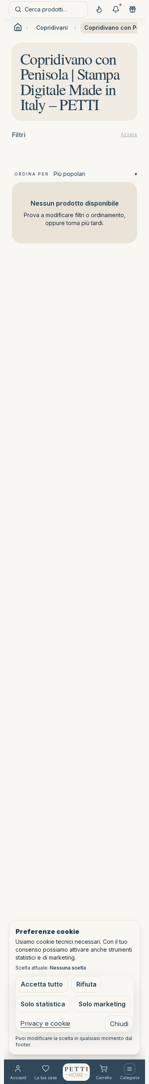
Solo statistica (43, 1004)
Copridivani (52, 27)
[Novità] (99, 9)
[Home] (76, 1072)
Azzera (129, 134)
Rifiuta (86, 984)
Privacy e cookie (45, 1023)
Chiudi (119, 1024)
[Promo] (116, 9)
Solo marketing (102, 1004)
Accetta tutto (42, 984)
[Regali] (132, 9)
